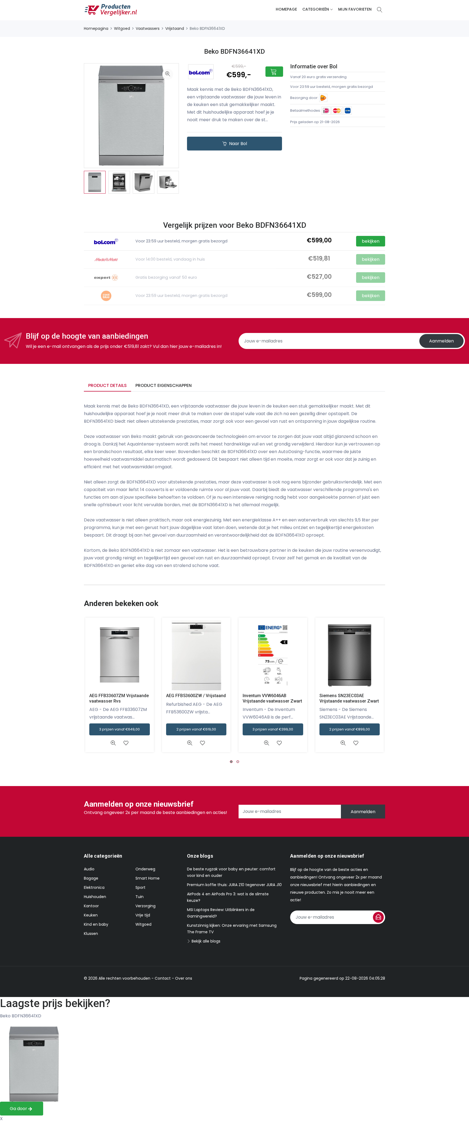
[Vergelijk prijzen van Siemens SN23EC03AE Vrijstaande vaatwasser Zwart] (349, 655)
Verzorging (145, 906)
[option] (95, 182)
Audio (89, 869)
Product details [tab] (107, 385)
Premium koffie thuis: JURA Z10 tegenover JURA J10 (234, 884)
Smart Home (147, 878)
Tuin (139, 896)
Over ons (183, 978)
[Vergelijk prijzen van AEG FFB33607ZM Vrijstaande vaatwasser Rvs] (119, 655)
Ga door (19, 1108)
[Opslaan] (378, 917)
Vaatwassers (148, 28)
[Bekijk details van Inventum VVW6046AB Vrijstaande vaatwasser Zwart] (266, 743)
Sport (140, 887)
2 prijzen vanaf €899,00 (349, 729)
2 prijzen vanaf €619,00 (196, 729)
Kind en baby (96, 924)
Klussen (91, 933)
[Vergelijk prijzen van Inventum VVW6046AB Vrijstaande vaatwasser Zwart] (273, 655)
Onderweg (145, 869)
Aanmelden (441, 341)
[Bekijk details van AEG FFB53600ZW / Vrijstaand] (190, 743)
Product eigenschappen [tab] (163, 385)
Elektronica (94, 887)
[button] (231, 761)
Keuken (91, 915)
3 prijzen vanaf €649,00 (119, 729)
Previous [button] (75, 182)
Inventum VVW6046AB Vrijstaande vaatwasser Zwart (272, 698)
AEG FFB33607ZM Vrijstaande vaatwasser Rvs (119, 698)
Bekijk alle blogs (205, 941)
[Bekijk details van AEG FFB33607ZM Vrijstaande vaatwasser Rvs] (113, 743)
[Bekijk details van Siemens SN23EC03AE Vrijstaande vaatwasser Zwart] (343, 743)
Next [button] (187, 182)
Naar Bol (237, 143)
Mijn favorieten (355, 9)
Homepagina (96, 28)
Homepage (286, 9)
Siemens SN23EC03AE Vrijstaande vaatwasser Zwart (349, 698)
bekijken (370, 259)
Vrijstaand (174, 28)
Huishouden (95, 896)
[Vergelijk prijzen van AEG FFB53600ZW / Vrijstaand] (196, 655)
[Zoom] (167, 74)
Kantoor (91, 906)
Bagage (91, 878)
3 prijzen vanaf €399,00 (272, 729)
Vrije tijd (142, 915)
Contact (163, 978)
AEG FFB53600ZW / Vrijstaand (196, 695)
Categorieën (315, 9)
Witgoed (122, 28)
